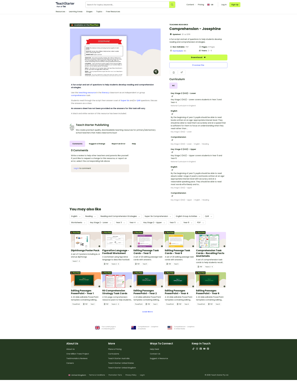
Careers (70, 363)
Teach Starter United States (121, 363)
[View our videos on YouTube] (204, 349)
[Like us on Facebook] (200, 349)
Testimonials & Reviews (76, 358)
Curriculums (113, 353)
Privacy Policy (131, 375)
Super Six (125, 100)
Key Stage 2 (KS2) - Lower (181, 132)
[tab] (173, 86)
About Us (70, 349)
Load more (147, 312)
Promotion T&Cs (115, 375)
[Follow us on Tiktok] (193, 349)
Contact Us (155, 353)
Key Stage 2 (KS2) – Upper (181, 188)
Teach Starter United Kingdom (122, 367)
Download (197, 57)
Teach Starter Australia (118, 358)
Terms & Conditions (97, 375)
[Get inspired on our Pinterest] (208, 349)
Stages (89, 11)
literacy (105, 92)
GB (212, 4)
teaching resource (87, 92)
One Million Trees (77, 353)
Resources (61, 11)
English (197, 144)
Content (190, 4)
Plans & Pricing (114, 349)
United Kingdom (78, 375)
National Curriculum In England (183, 105)
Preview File (198, 65)
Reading (205, 144)
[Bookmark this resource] (174, 72)
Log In (142, 375)
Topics (99, 11)
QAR (138, 100)
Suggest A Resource (159, 358)
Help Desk (154, 349)
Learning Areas (76, 11)
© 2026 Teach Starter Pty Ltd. (217, 375)
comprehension (78, 95)
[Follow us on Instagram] (197, 349)
